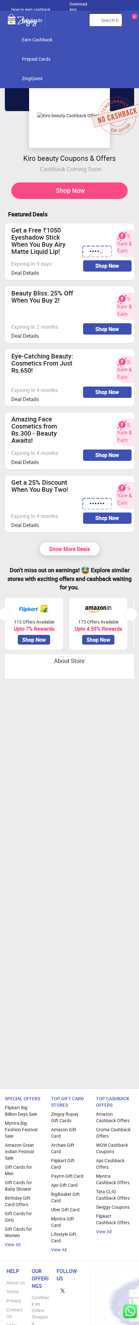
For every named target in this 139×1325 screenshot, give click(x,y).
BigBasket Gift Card (65, 1197)
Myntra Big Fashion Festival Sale (21, 1129)
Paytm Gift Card (67, 1176)
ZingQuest (32, 78)
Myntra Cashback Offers (113, 1179)
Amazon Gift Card (63, 1132)
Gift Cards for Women (18, 1232)
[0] (133, 22)
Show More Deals (69, 549)
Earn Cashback (37, 39)
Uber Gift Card (65, 1209)
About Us (15, 1282)
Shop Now (70, 190)
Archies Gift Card (62, 1148)
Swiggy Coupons (113, 1207)
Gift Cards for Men (18, 1170)
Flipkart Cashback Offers (113, 1219)
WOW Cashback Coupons (112, 1148)
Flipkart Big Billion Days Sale (21, 1110)
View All (12, 1244)
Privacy (13, 1301)
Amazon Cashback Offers (113, 1117)
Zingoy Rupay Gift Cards (65, 1117)
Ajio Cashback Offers (110, 1163)
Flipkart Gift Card (63, 1163)
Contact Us (14, 1313)
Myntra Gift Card (62, 1222)
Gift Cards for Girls (18, 1216)
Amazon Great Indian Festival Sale (19, 1151)
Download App (78, 5)
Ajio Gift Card (64, 1185)
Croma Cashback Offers (113, 1132)
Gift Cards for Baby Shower (18, 1185)
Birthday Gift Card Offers (17, 1201)
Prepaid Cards (36, 59)
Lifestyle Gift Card (63, 1237)
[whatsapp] (130, 1311)
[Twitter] (62, 1290)
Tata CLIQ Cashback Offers (113, 1194)
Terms (12, 1292)
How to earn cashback (31, 9)
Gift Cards (32, 20)
